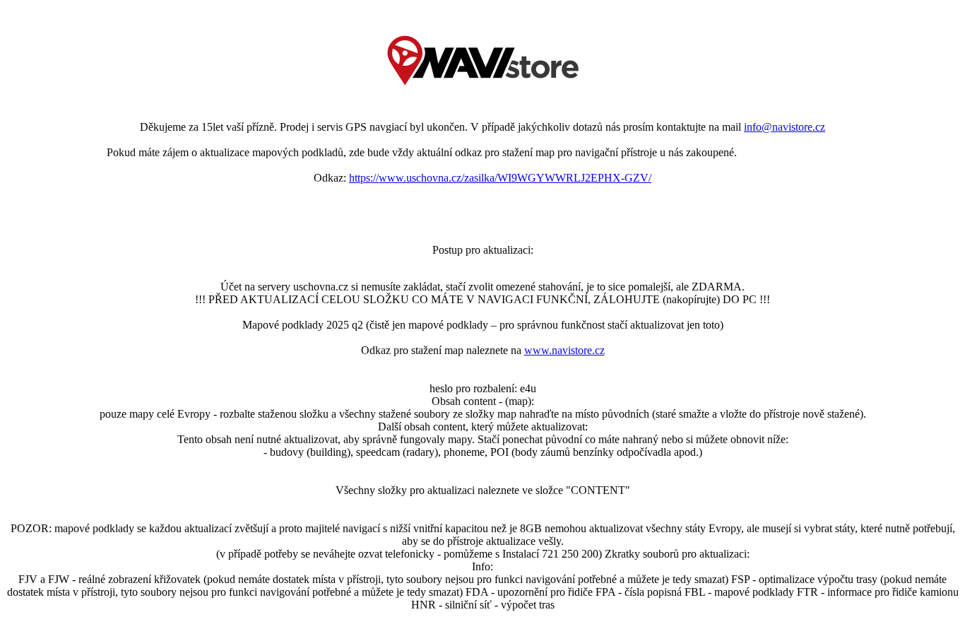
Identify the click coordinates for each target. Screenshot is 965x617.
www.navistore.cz (564, 350)
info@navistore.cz (784, 127)
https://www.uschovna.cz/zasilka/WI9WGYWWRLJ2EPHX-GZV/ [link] (500, 178)
